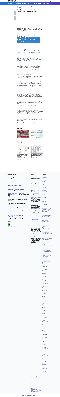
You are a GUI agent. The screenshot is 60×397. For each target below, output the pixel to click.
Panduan (21, 215)
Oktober (45, 188)
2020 (44, 324)
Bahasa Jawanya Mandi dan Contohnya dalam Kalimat (16, 186)
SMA (36, 190)
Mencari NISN (32, 184)
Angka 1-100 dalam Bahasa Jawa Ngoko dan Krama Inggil (17, 203)
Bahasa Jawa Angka (14, 180)
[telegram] (15, 16)
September (45, 187)
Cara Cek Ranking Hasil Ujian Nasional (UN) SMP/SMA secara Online (35, 193)
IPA (34, 212)
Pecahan (36, 220)
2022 (44, 350)
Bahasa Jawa (9, 180)
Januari (44, 194)
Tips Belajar (32, 222)
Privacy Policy (36, 1)
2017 (44, 270)
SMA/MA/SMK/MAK (10, 216)
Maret (44, 178)
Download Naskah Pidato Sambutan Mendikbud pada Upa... (46, 236)
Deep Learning (46, 1)
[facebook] (15, 11)
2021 (44, 338)
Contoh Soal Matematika (34, 219)
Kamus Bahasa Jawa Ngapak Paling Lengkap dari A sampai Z (17, 190)
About (28, 1)
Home (21, 1)
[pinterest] (15, 18)
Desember (45, 191)
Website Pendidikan (12, 0)
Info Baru (35, 183)
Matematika (32, 220)
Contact (31, 1)
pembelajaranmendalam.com (35, 376)
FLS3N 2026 (15, 215)
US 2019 (40, 236)
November (45, 190)
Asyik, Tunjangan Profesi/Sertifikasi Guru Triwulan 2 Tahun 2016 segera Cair (36, 155)
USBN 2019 (32, 237)
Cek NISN (32, 183)
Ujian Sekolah (32, 213)
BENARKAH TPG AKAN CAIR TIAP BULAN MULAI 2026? (29, 91)
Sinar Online (13, 224)
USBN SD (36, 237)
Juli (44, 184)
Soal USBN (37, 212)
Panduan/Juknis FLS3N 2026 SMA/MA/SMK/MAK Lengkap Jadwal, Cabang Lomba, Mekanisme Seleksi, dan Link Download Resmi (18, 218)
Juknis (19, 215)
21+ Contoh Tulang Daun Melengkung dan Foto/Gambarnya (17, 199)
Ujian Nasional (33, 191)
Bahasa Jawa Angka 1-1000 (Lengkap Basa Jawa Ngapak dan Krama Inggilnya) (35, 200)
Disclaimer (41, 1)
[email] (15, 19)
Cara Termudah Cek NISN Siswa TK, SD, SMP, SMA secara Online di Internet (35, 187)
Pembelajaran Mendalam (34, 221)
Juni (44, 183)
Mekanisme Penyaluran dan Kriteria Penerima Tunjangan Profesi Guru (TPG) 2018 (22, 155)
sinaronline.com (33, 388)
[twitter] (15, 13)
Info (34, 190)
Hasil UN (32, 190)
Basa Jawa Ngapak (14, 185)
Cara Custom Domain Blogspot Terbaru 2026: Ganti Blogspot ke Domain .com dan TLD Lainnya (36, 390)
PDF (31, 236)
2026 (44, 367)
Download (9, 215)
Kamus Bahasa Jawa (21, 189)
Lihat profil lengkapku (11, 226)
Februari (45, 177)
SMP (38, 190)
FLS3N (12, 215)
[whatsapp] (15, 14)
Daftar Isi (24, 1)
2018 (44, 289)
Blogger (37, 395)
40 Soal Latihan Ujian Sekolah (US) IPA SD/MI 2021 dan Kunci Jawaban (36, 216)
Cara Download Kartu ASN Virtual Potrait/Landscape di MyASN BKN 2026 (35, 385)
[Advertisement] (30, 21)
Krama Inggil (20, 180)
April (44, 180)
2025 (44, 357)
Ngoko (23, 180)
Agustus (45, 204)
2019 (44, 306)
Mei (44, 181)
